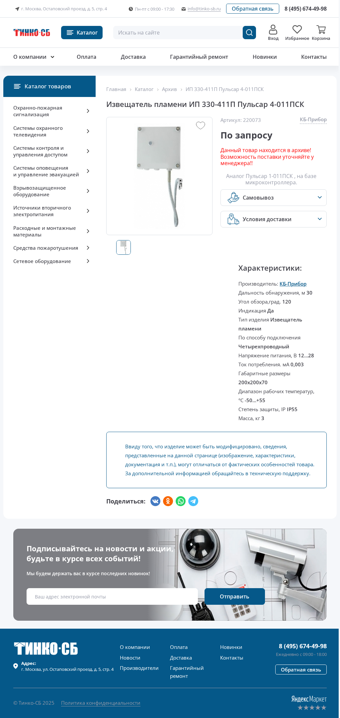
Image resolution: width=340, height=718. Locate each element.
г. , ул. (67, 666)
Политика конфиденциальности (100, 702)
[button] (252, 9)
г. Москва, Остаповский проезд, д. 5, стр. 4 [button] (64, 9)
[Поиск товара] (249, 32)
